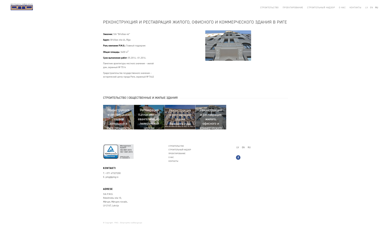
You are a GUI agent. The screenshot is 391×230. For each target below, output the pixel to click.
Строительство (176, 146)
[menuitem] (269, 7)
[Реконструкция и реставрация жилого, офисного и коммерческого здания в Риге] (228, 45)
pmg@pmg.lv (112, 177)
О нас (171, 157)
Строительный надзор (179, 149)
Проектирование (176, 153)
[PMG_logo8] (22, 7)
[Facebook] (238, 157)
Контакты (173, 161)
